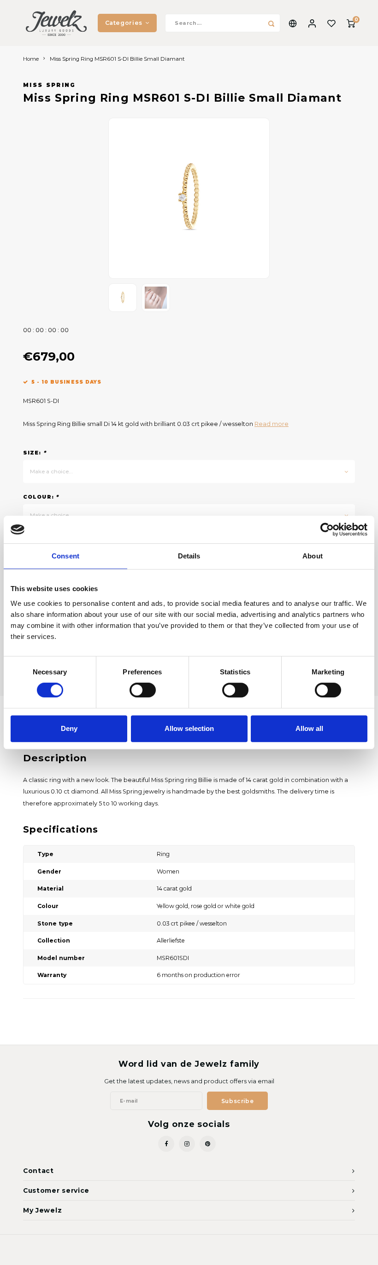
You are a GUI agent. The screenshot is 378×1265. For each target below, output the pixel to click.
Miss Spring (49, 85)
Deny (69, 728)
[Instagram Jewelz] (187, 1144)
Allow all (309, 728)
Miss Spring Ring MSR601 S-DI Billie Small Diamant (117, 59)
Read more (271, 423)
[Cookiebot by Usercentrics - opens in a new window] (327, 529)
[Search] (271, 23)
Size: (34, 452)
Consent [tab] (65, 556)
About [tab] (312, 556)
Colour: (41, 497)
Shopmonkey (234, 1251)
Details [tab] (189, 556)
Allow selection (189, 728)
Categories (123, 22)
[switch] (143, 690)
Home (31, 59)
